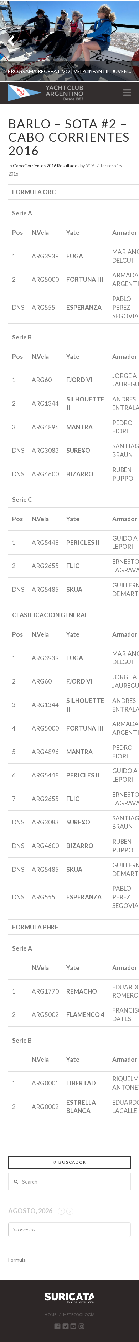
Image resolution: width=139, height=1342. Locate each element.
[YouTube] (73, 1326)
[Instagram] (81, 1326)
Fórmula (17, 1260)
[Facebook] (57, 1326)
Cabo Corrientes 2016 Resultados (46, 165)
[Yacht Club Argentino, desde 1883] (45, 92)
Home (50, 1314)
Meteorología (78, 1314)
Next (124, 41)
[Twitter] (65, 1326)
